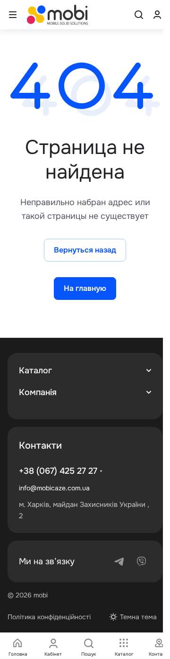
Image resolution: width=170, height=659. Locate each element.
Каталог (35, 370)
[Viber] (141, 561)
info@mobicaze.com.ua (54, 488)
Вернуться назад (85, 250)
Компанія (38, 392)
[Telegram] (119, 561)
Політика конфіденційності (49, 617)
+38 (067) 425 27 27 (58, 471)
